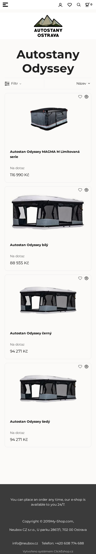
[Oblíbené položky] (69, 5)
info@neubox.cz (26, 543)
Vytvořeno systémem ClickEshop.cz (48, 551)
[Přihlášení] (60, 4)
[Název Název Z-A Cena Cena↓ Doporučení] (77, 83)
